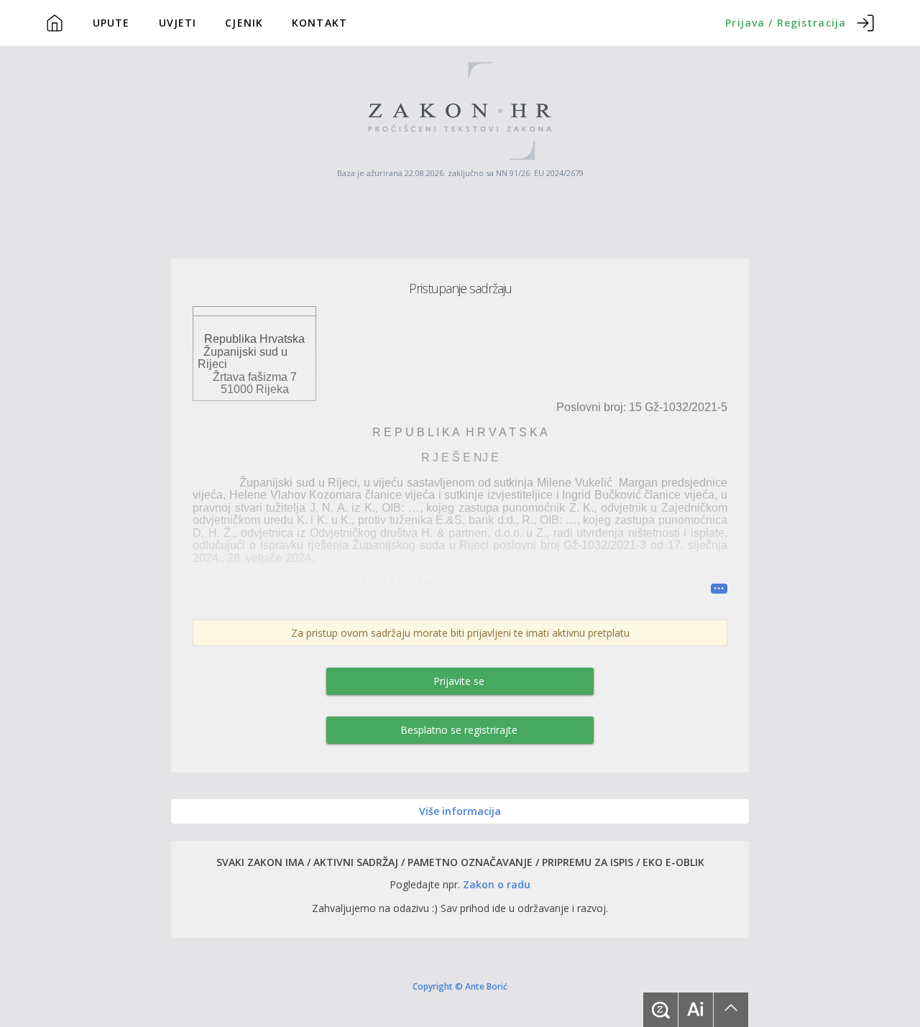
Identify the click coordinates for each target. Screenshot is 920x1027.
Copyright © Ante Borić (460, 986)
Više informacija (460, 811)
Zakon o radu (496, 884)
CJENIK (244, 22)
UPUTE (111, 22)
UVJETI (178, 22)
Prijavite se (458, 681)
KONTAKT (319, 22)
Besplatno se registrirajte (459, 730)
